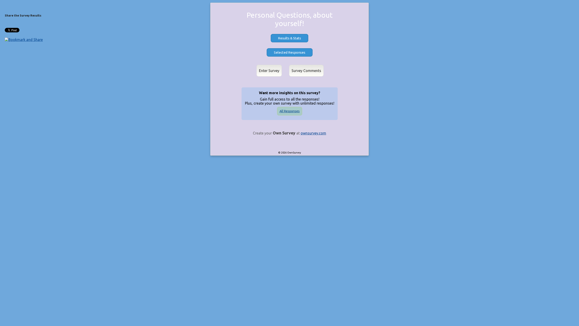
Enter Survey (269, 71)
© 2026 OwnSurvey (289, 152)
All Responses (290, 111)
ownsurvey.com (313, 133)
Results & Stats (289, 38)
